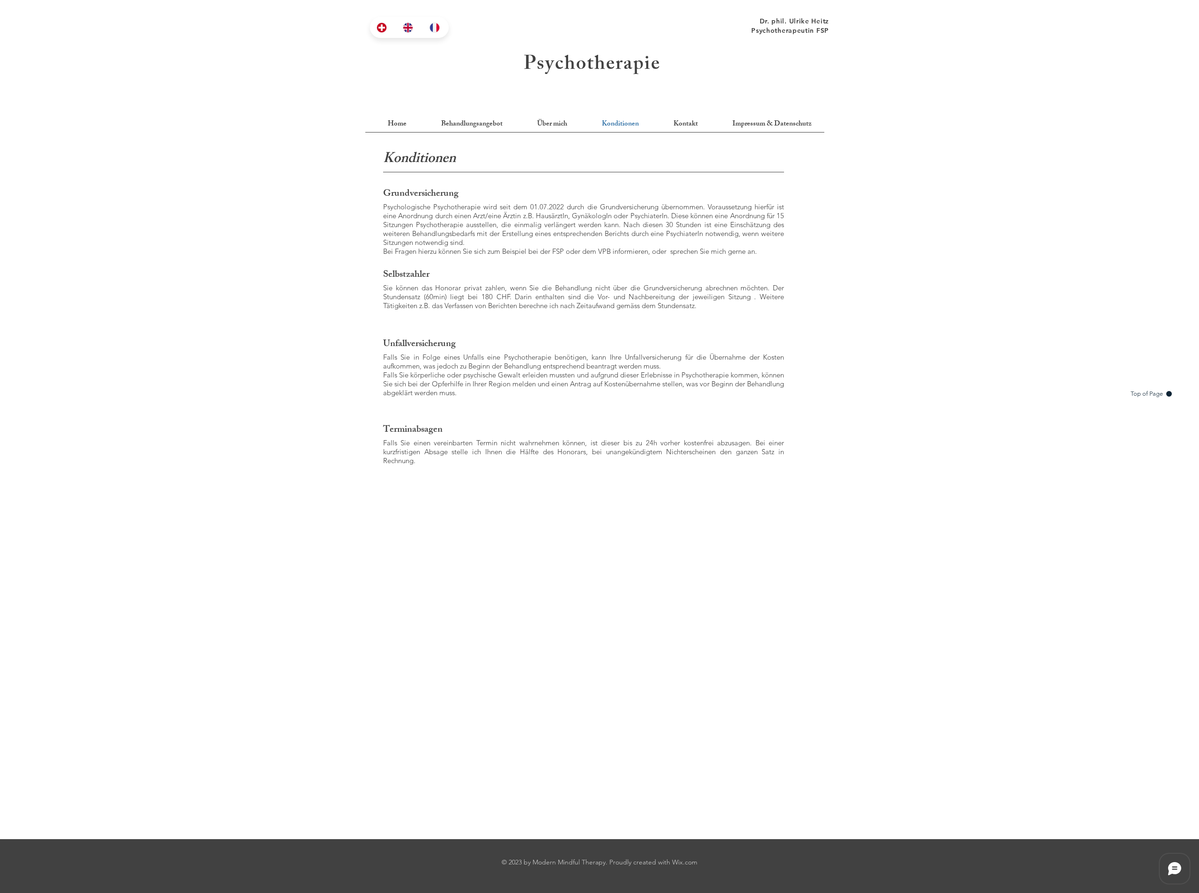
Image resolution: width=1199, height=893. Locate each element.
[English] (409, 27)
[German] (383, 27)
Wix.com (684, 862)
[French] (435, 27)
